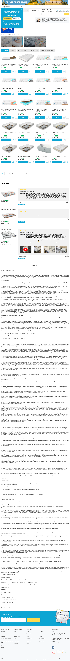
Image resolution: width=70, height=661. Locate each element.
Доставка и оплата (51, 6)
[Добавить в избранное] (16, 71)
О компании (30, 6)
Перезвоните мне (35, 10)
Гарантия (38, 6)
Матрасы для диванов (42, 633)
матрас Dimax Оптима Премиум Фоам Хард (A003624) (41, 110)
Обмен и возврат (44, 6)
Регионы (2, 647)
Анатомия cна (8, 658)
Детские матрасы (22, 50)
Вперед (26, 173)
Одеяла (40, 636)
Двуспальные (41, 641)
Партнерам (67, 6)
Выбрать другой (16, 18)
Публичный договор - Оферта (6, 638)
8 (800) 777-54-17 (47, 11)
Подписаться (33, 619)
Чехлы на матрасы (33, 50)
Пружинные (28, 643)
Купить (6, 71)
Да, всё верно (7, 18)
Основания (41, 631)
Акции (15, 631)
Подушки (28, 636)
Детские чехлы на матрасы (47, 50)
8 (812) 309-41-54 (47, 10)
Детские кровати (42, 638)
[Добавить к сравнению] (12, 71)
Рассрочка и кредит (17, 641)
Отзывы (34, 6)
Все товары (5, 50)
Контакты (57, 6)
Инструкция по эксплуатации (6, 645)
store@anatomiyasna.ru (57, 642)
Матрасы (13, 50)
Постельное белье (29, 638)
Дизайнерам (16, 643)
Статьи (15, 638)
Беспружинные (29, 641)
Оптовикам (62, 6)
